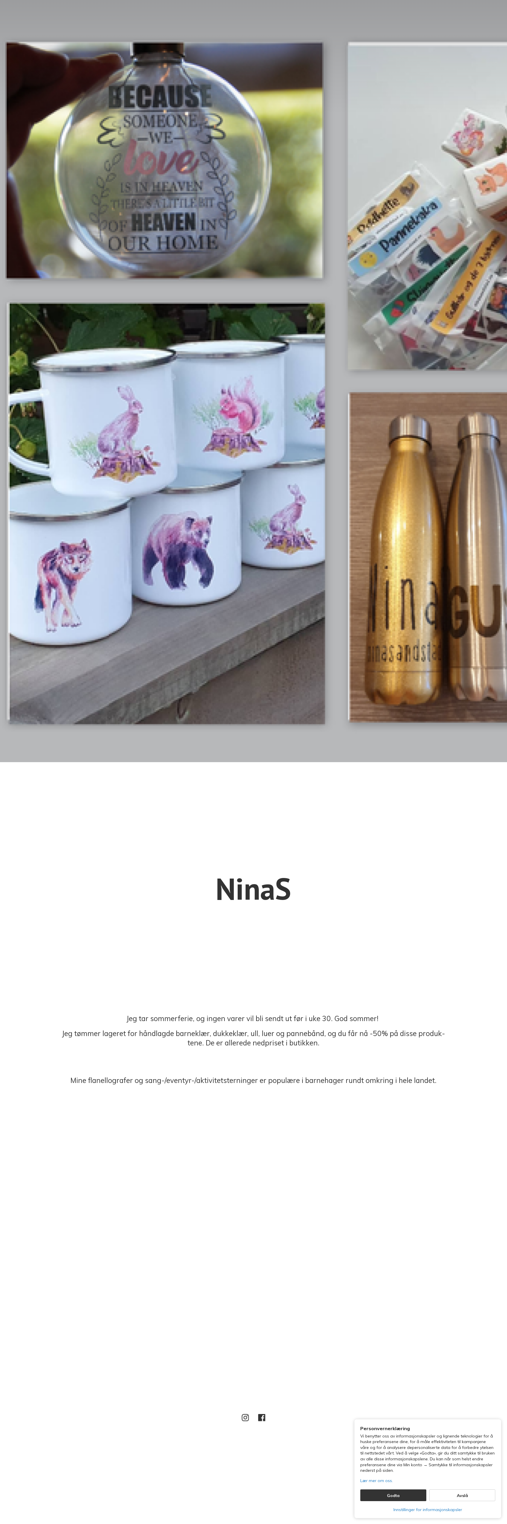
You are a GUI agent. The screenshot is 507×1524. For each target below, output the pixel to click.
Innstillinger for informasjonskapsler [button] (427, 1509)
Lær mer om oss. (376, 1480)
